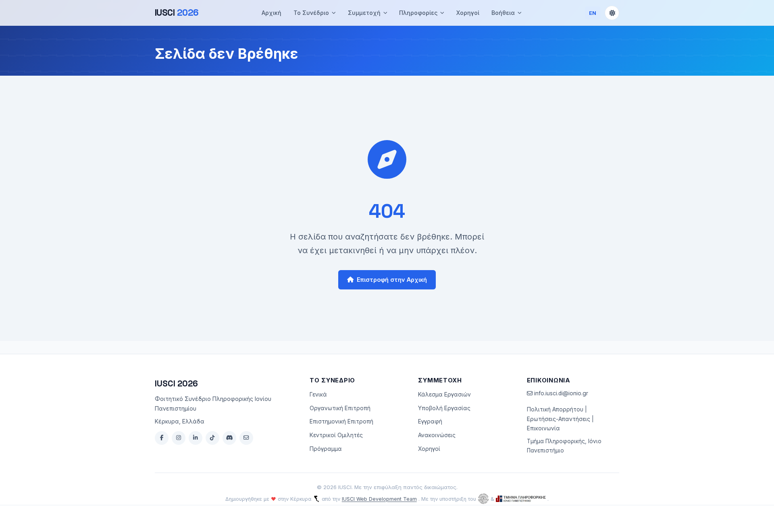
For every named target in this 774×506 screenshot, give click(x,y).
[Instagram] (178, 438)
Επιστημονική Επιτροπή (341, 421)
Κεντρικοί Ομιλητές (336, 435)
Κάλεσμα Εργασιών (444, 394)
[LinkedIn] (195, 438)
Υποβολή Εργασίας (444, 408)
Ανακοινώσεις (437, 435)
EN (593, 13)
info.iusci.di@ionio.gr (560, 393)
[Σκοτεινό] (612, 13)
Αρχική (271, 12)
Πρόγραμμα (326, 449)
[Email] (246, 438)
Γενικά (318, 394)
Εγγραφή (430, 421)
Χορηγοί (467, 12)
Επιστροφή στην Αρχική (392, 279)
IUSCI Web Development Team (379, 499)
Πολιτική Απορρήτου (555, 409)
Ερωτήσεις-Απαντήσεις (558, 419)
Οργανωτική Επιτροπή (340, 408)
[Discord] (229, 438)
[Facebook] (162, 438)
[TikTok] (212, 438)
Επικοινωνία (543, 428)
